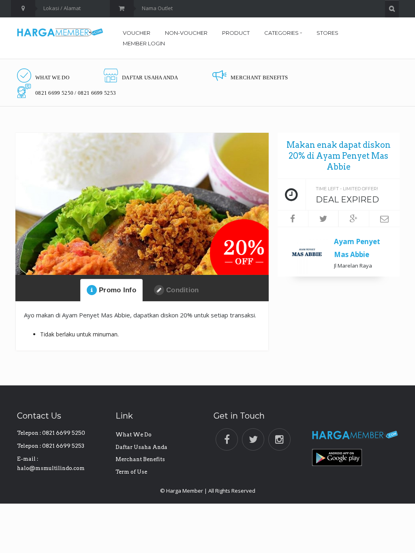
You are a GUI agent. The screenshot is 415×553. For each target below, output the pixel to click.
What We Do (134, 435)
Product (236, 33)
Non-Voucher (186, 33)
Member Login (144, 43)
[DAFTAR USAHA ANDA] (141, 67)
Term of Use (131, 472)
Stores (327, 33)
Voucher (136, 33)
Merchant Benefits (140, 459)
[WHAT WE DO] (43, 67)
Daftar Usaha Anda (141, 447)
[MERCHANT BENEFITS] (250, 67)
